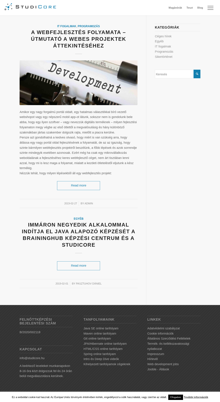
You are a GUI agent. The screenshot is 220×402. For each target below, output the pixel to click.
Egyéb (79, 218)
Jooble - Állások (158, 369)
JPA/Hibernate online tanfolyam (105, 343)
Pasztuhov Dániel (89, 283)
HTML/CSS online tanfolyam (103, 349)
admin (89, 203)
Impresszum (155, 354)
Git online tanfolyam (97, 338)
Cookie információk (160, 333)
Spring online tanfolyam (100, 354)
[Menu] (210, 7)
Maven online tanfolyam (100, 333)
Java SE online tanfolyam (101, 328)
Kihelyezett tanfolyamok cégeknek (107, 364)
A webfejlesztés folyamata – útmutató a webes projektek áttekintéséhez (78, 39)
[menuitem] (175, 7)
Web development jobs (163, 364)
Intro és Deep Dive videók (101, 359)
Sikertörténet (163, 56)
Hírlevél (152, 359)
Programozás (89, 26)
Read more (78, 185)
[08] (79, 82)
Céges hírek (163, 36)
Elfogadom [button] (175, 397)
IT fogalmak (66, 26)
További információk (196, 397)
